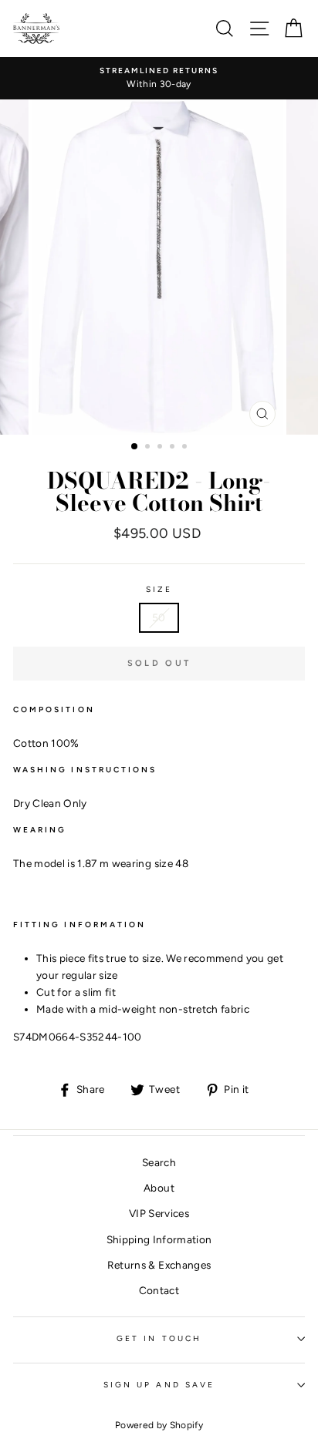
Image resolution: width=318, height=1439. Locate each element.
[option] (159, 78)
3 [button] (161, 448)
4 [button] (174, 448)
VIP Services (159, 1213)
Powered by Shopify (159, 1425)
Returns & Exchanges (159, 1265)
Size (159, 589)
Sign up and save (159, 1385)
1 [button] (135, 447)
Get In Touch (159, 1338)
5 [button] (186, 448)
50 (159, 617)
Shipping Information (159, 1239)
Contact (159, 1290)
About (159, 1188)
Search (159, 1162)
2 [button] (149, 448)
